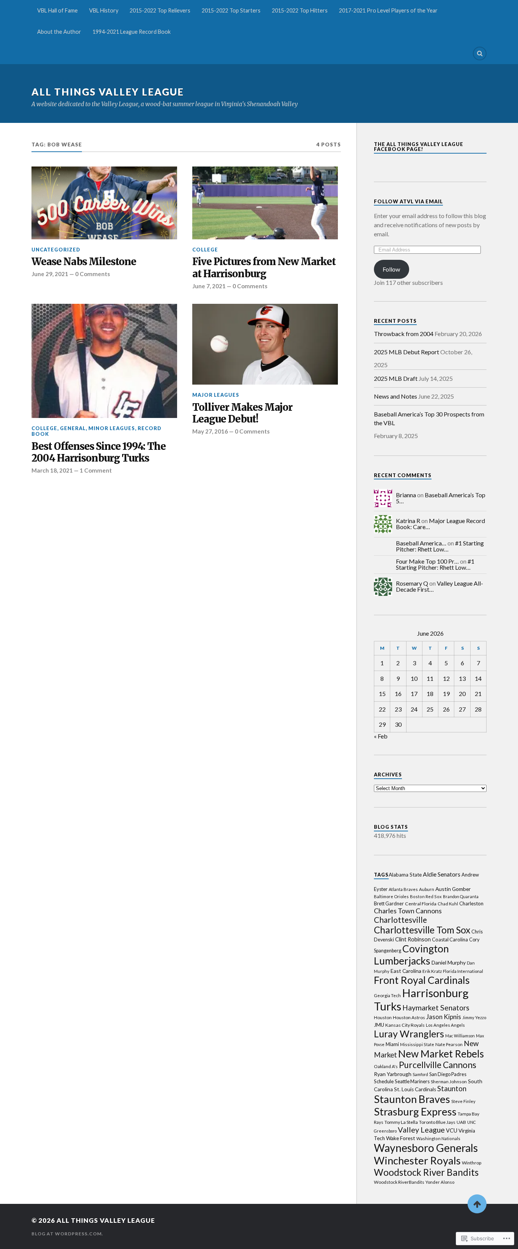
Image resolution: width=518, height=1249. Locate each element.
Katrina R (408, 520)
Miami (392, 1044)
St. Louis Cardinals (415, 1089)
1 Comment (96, 470)
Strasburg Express (415, 1111)
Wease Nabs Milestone (83, 262)
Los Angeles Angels (445, 1025)
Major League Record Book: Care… (440, 523)
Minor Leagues (111, 428)
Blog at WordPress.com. (67, 1233)
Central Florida (420, 904)
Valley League (421, 1129)
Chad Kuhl (448, 903)
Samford (420, 1074)
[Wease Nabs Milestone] (104, 203)
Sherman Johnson (449, 1081)
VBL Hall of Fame (57, 10)
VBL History (103, 10)
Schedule (384, 1081)
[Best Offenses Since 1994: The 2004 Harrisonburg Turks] (104, 361)
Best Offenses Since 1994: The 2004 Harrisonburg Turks (98, 453)
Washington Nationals (438, 1138)
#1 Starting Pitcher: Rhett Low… (440, 546)
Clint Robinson (413, 939)
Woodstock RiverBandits (399, 1182)
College (205, 250)
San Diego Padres (447, 1074)
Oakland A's (386, 1066)
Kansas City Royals (405, 1025)
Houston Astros (409, 1017)
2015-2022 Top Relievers (160, 10)
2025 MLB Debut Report (406, 351)
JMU (379, 1025)
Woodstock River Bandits (426, 1172)
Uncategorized (55, 250)
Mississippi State (417, 1044)
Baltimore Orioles (391, 896)
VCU (451, 1130)
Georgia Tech (387, 995)
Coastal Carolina (450, 939)
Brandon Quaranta (461, 896)
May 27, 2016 (210, 431)
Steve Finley (463, 1101)
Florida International (463, 971)
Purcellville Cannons (437, 1065)
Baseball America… (421, 543)
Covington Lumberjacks (411, 955)
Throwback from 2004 (403, 333)
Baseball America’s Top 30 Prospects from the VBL (429, 418)
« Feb (381, 736)
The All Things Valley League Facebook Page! (418, 146)
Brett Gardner (389, 904)
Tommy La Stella (401, 1122)
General (73, 428)
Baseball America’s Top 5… (440, 497)
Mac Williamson (460, 1035)
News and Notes (395, 396)
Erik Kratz (432, 971)
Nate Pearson (449, 1044)
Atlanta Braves (403, 889)
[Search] (480, 53)
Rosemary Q (412, 583)
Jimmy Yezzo (474, 1017)
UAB (461, 1122)
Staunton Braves (412, 1099)
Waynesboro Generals (426, 1147)
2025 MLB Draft (396, 378)
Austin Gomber (453, 889)
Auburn (426, 889)
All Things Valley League (107, 91)
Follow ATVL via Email (408, 201)
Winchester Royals (417, 1160)
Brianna (406, 494)
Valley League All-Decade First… (439, 586)
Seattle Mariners (412, 1081)
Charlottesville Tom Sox (422, 929)
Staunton (451, 1088)
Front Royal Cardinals (422, 980)
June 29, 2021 (49, 273)
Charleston (471, 903)
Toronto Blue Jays (437, 1122)
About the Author (59, 31)
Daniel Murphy (449, 962)
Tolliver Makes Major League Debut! (242, 414)
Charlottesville (400, 919)
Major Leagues (215, 395)
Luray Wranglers (409, 1033)
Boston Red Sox (426, 896)
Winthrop (471, 1163)
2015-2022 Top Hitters (300, 10)
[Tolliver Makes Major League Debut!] (265, 344)
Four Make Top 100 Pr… (427, 561)
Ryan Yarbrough (392, 1074)
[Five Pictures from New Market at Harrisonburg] (265, 203)
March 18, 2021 (52, 470)
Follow (391, 269)
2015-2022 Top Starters (231, 10)
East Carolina (406, 971)
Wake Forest (400, 1138)
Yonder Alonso (439, 1182)
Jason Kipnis (443, 1017)
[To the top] (477, 1203)
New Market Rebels (441, 1054)
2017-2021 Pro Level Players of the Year (388, 10)
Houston (383, 1017)
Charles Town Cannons (408, 911)
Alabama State (405, 875)
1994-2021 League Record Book (132, 31)
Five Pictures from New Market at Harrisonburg (264, 268)
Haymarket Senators (435, 1007)
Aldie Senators (441, 874)
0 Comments (92, 273)
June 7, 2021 (209, 286)
